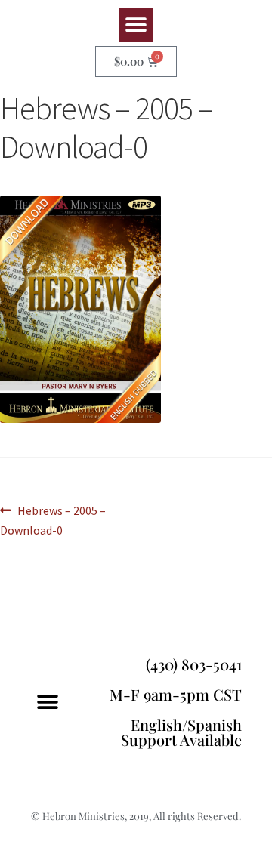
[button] (136, 25)
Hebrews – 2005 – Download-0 (53, 519)
